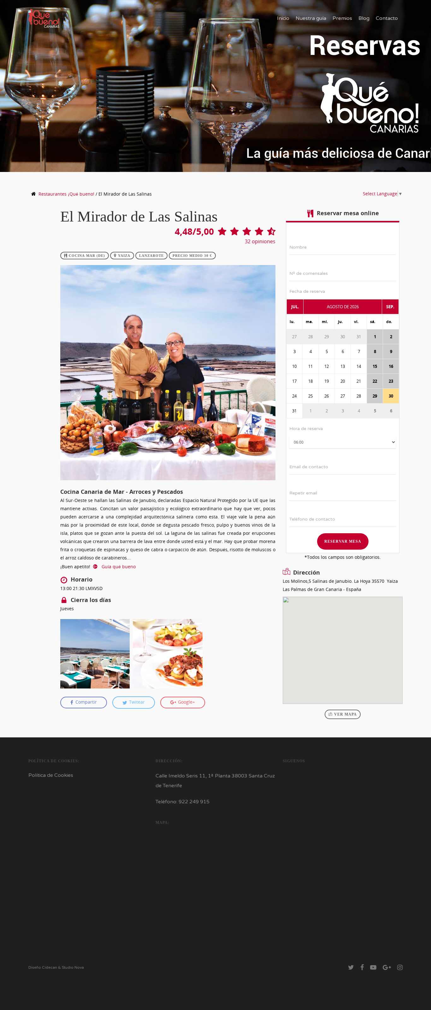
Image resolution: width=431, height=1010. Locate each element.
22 (375, 381)
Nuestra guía (311, 18)
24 (294, 396)
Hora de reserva (306, 428)
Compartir (85, 702)
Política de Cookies (50, 775)
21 (359, 381)
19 (326, 381)
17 (294, 381)
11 (310, 366)
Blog (363, 18)
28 (310, 337)
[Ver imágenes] (95, 654)
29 (326, 337)
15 (375, 366)
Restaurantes (66, 194)
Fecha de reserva (307, 291)
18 (310, 381)
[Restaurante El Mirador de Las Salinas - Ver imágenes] (167, 483)
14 (359, 366)
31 (359, 337)
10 (294, 366)
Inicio (283, 18)
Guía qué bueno (118, 567)
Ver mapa (345, 714)
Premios (342, 18)
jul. (295, 307)
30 (342, 337)
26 (326, 396)
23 (391, 381)
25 (310, 396)
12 (326, 366)
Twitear (136, 702)
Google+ (186, 702)
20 (342, 381)
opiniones (260, 241)
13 (342, 366)
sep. (390, 307)
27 (294, 337)
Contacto (387, 18)
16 (391, 366)
